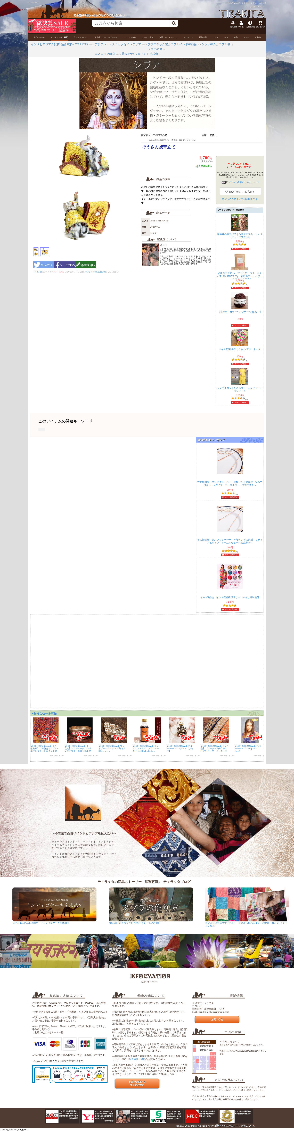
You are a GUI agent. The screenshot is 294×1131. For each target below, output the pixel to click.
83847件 (262, 3)
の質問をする (241, 199)
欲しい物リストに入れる (241, 191)
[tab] (39, 37)
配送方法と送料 (137, 1059)
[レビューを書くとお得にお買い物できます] (85, 269)
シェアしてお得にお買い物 (94, 272)
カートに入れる (241, 249)
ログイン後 (37, 272)
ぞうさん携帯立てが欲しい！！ (243, 182)
